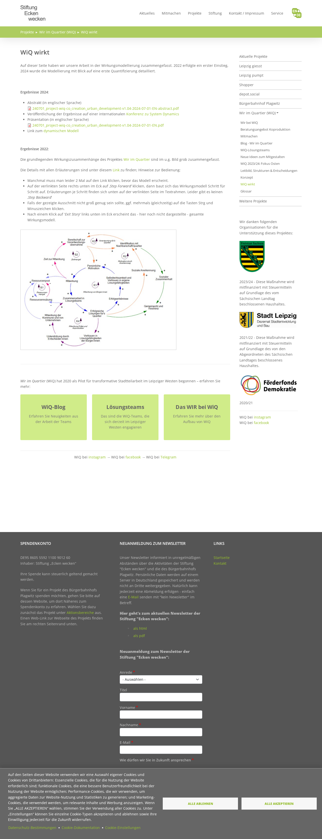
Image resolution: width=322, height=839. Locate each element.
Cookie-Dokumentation (81, 827)
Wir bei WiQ (249, 123)
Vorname (127, 707)
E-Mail (133, 597)
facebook (133, 457)
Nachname (129, 724)
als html (140, 628)
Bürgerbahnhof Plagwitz (259, 103)
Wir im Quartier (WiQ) (57, 32)
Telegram (168, 457)
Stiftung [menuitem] (215, 13)
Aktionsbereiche (80, 612)
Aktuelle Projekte (253, 56)
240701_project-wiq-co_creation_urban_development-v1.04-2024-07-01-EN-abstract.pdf (105, 108)
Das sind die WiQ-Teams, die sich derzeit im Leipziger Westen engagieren (125, 422)
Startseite (222, 557)
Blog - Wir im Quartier (256, 143)
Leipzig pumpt (251, 75)
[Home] (33, 8)
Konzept (246, 177)
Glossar (246, 191)
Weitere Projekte (253, 201)
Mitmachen (249, 136)
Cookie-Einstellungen (123, 827)
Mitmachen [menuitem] (171, 13)
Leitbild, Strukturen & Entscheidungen (268, 171)
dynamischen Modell (61, 130)
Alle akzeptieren (279, 804)
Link (116, 170)
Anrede (126, 672)
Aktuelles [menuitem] (147, 13)
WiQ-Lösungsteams (255, 150)
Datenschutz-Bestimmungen (32, 827)
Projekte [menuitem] (195, 13)
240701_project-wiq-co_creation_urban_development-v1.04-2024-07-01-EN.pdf (98, 125)
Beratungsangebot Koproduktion (265, 129)
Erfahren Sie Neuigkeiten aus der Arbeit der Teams (53, 419)
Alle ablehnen (200, 804)
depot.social (249, 94)
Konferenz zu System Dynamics (152, 114)
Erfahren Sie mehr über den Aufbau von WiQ (197, 419)
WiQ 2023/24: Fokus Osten (260, 164)
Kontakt (220, 563)
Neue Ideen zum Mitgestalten (262, 157)
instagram (97, 457)
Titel (123, 690)
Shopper (246, 84)
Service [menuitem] (277, 13)
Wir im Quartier (137, 159)
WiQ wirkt (89, 32)
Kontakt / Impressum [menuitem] (246, 13)
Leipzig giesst (250, 66)
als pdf (139, 635)
